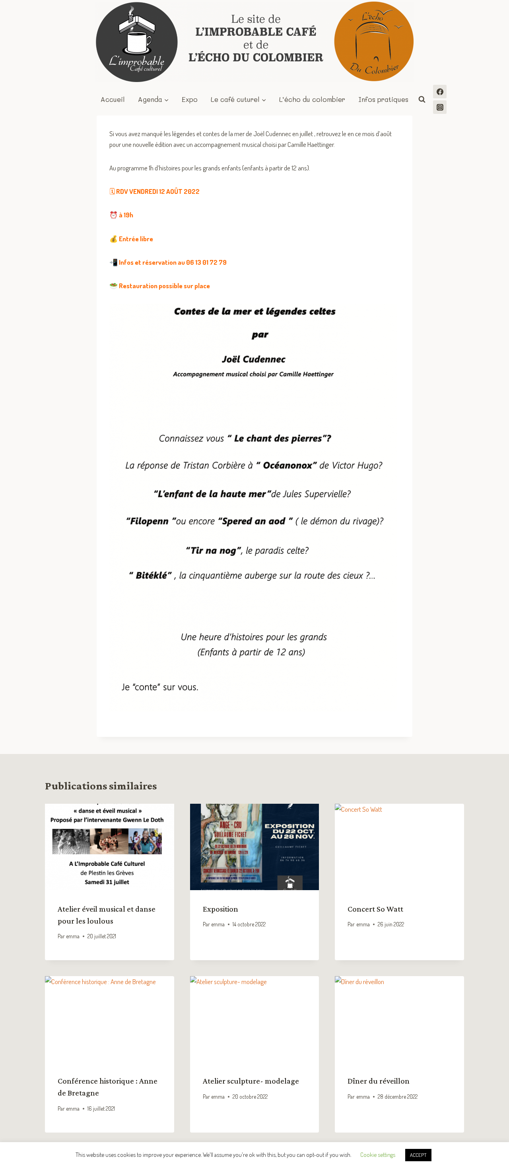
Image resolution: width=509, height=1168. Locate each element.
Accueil (113, 99)
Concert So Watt (375, 908)
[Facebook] (440, 91)
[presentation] (109, 847)
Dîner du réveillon (379, 1080)
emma (73, 936)
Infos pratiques (383, 99)
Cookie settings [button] (377, 1154)
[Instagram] (440, 107)
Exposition (220, 908)
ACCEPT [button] (418, 1155)
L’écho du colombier (312, 99)
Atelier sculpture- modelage (251, 1080)
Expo (190, 99)
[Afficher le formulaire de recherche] (422, 99)
